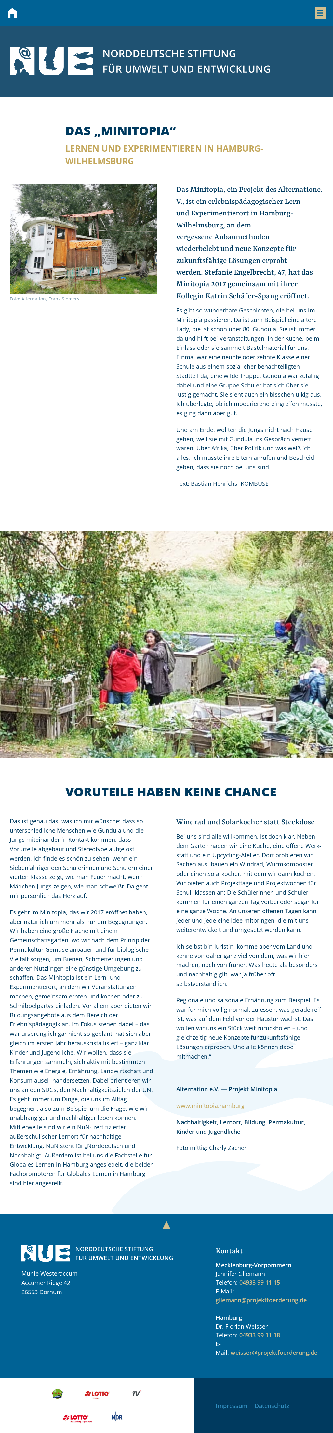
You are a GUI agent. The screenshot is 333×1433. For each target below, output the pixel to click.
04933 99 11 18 (259, 1335)
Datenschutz (272, 1406)
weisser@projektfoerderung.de (274, 1352)
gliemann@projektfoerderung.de (261, 1300)
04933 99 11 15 (259, 1282)
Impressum (231, 1406)
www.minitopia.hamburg (210, 1105)
